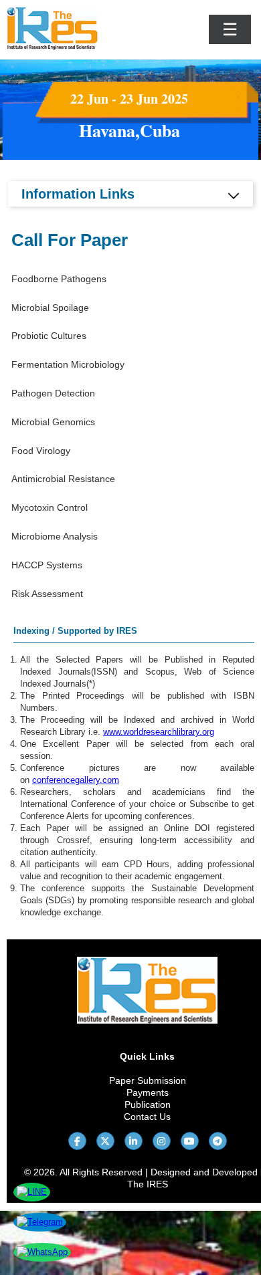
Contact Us (147, 1116)
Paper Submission (147, 1080)
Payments (147, 1092)
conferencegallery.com (75, 780)
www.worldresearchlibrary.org (158, 732)
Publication (147, 1104)
